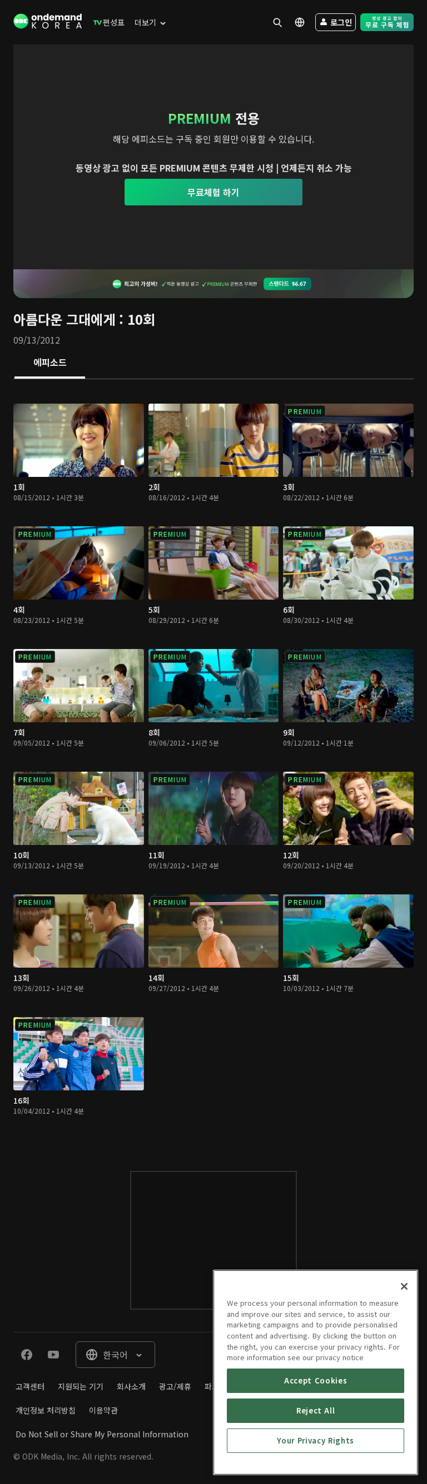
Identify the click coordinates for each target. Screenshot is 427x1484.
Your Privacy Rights (315, 1440)
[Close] (404, 1286)
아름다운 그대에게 (64, 319)
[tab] (49, 363)
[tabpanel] (213, 764)
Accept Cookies (315, 1380)
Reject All (315, 1410)
